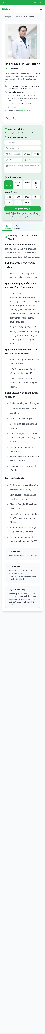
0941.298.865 (24, 111)
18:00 (18, 203)
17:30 (8, 203)
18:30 (27, 203)
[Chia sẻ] (13, 118)
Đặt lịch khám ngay (22, 209)
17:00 (36, 197)
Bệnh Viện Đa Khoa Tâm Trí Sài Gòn (22, 96)
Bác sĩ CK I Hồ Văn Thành (22, 64)
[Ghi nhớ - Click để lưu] (7, 118)
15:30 (8, 197)
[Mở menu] (40, 8)
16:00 (18, 197)
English (39, 2)
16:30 (27, 197)
